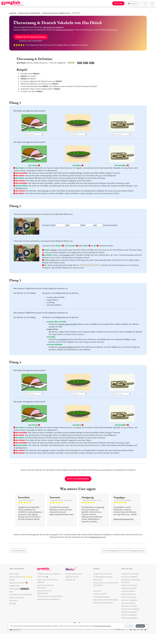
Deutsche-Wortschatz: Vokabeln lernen (56, 13)
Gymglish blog (14, 586)
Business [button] (96, 569)
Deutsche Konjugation (129, 615)
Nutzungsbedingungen (101, 597)
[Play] (26, 226)
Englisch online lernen (129, 585)
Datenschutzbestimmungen (103, 626)
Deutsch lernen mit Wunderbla (29, 13)
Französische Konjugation (130, 609)
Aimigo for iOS (70, 580)
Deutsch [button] (134, 3)
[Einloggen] (152, 3)
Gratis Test (118, 3)
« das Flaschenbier (18, 550)
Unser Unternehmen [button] (16, 569)
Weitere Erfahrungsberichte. (124, 519)
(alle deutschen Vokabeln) (53, 27)
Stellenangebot (18, 589)
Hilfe (11, 592)
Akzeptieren (140, 626)
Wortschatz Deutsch (128, 594)
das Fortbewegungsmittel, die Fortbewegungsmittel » (124, 550)
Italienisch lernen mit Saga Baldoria (50, 596)
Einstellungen (129, 626)
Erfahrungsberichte (16, 577)
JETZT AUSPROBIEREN (78, 478)
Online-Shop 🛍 (42, 577)
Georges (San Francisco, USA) (92, 500)
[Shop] (145, 3)
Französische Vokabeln (129, 577)
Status (11, 603)
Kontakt (12, 580)
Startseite (12, 13)
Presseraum (13, 600)
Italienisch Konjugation (129, 618)
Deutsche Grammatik (128, 597)
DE (81, 63)
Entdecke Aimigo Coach (73, 574)
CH (87, 63)
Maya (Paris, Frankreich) (26, 500)
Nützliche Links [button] (127, 569)
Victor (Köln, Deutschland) (123, 500)
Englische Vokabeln (128, 591)
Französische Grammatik (130, 574)
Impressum (97, 591)
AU (93, 63)
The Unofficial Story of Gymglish (20, 595)
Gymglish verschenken (17, 583)
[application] (26, 226)
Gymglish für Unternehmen (103, 574)
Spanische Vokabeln (128, 603)
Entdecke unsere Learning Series (49, 574)
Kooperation (97, 580)
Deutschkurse (95, 537)
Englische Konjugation (129, 612)
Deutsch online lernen (64, 30)
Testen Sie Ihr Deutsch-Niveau (31, 36)
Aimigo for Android (72, 577)
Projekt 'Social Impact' (17, 598)
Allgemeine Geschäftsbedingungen (105, 600)
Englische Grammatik (128, 588)
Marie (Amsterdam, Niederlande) (61, 500)
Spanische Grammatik (129, 606)
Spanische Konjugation (129, 600)
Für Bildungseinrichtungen (102, 577)
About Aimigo (14, 574)
